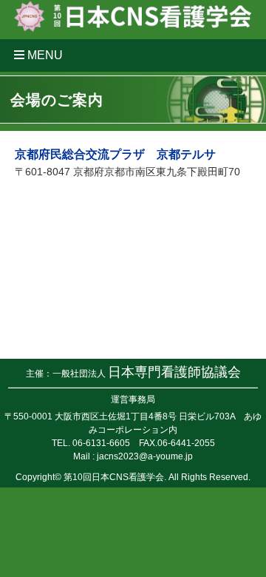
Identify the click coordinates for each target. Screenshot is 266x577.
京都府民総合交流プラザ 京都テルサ (115, 154)
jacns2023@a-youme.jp (145, 456)
